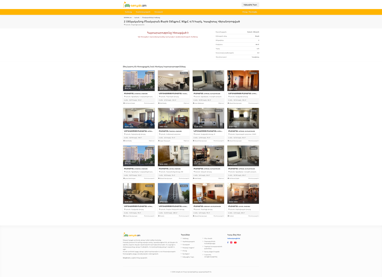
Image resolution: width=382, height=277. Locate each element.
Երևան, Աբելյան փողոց (203, 172)
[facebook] (228, 243)
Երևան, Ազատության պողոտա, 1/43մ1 (242, 134)
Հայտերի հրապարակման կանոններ (213, 247)
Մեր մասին (208, 238)
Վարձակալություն (143, 12)
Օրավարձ (158, 12)
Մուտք (184, 251)
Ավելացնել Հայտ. (250, 5)
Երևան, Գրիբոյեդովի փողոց (135, 134)
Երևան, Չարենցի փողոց (203, 209)
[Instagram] (232, 243)
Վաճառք (128, 12)
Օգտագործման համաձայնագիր (209, 242)
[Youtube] (235, 243)
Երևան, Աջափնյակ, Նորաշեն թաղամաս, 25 (209, 96)
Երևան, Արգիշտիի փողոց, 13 (205, 134)
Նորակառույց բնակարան (181, 93)
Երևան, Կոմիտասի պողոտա (170, 134)
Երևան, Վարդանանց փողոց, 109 (171, 172)
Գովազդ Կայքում (188, 248)
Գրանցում (185, 254)
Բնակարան (136, 93)
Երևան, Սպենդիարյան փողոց (240, 209)
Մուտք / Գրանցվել (249, 12)
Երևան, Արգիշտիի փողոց (238, 96)
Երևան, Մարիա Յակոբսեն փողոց (172, 209)
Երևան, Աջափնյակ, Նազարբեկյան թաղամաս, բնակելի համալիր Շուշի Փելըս (139, 96)
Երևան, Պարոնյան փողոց (169, 96)
